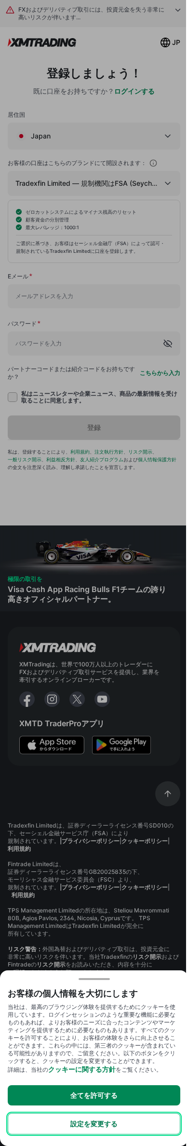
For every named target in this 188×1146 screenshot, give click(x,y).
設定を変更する (94, 1123)
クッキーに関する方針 (82, 1069)
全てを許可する (94, 1095)
